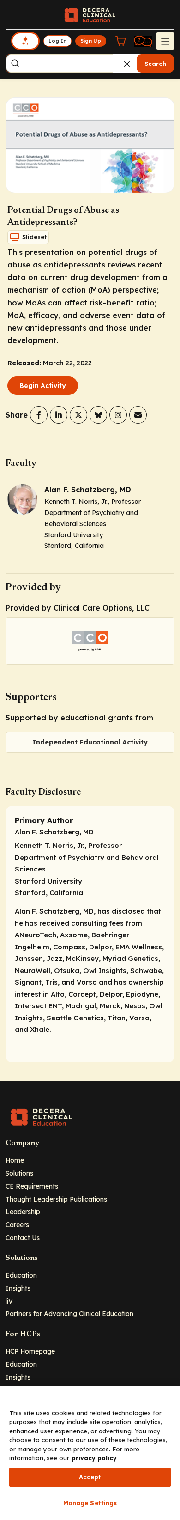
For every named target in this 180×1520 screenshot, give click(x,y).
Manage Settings (90, 1503)
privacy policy (94, 1458)
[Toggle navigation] (165, 40)
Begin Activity (42, 386)
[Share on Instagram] (118, 415)
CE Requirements (32, 1186)
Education (21, 1275)
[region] (90, 1453)
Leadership (23, 1211)
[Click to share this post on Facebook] (39, 415)
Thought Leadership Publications (56, 1199)
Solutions (19, 1173)
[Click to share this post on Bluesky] (98, 415)
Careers (17, 1224)
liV (9, 1301)
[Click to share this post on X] (78, 415)
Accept (90, 1477)
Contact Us (23, 1237)
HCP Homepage (30, 1351)
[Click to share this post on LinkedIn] (58, 415)
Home (15, 1160)
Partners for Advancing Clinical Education (69, 1313)
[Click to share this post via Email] (138, 415)
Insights (18, 1288)
